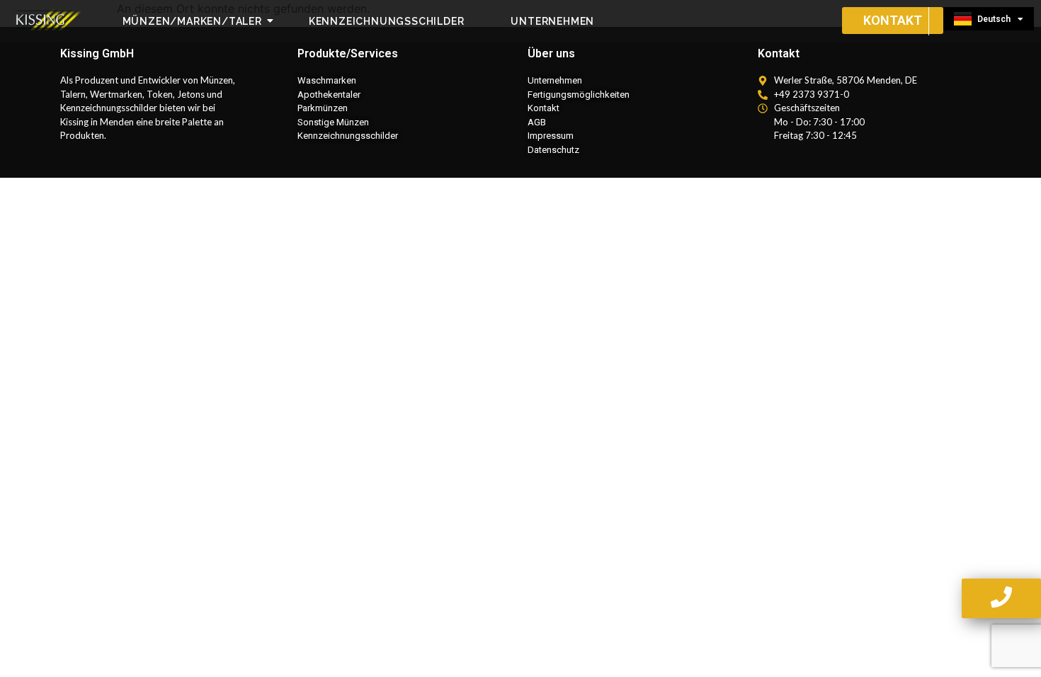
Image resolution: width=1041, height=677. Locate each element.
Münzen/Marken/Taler (192, 21)
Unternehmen (552, 21)
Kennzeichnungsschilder (387, 21)
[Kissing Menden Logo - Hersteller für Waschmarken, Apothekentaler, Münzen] (46, 19)
